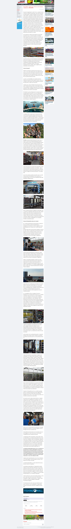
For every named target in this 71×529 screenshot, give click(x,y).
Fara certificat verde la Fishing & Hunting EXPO (48, 65)
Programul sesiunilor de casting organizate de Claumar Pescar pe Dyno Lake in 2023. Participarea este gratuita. (49, 34)
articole (22, 4)
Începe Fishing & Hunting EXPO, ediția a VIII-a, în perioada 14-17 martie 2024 (49, 24)
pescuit (26, 4)
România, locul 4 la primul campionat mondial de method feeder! (49, 93)
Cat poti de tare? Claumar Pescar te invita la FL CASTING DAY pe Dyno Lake (49, 74)
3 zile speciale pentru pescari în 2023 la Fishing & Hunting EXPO (49, 45)
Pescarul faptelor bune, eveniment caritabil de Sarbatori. (48, 83)
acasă (18, 4)
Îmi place (26, 498)
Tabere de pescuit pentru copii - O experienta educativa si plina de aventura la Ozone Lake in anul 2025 (49, 14)
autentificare (51, 4)
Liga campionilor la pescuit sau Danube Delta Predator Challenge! (49, 102)
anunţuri (30, 4)
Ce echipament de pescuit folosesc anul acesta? (31, 511)
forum (34, 4)
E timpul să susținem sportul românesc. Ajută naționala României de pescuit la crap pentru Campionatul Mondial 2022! (49, 55)
